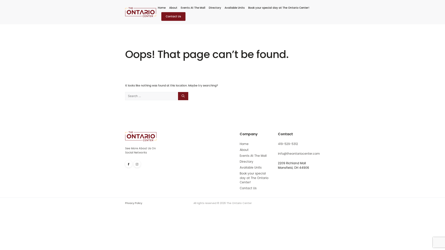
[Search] (183, 96)
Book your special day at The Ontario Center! (278, 8)
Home (162, 8)
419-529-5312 (288, 144)
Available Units (235, 8)
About (173, 8)
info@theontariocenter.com (299, 154)
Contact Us (173, 16)
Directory (215, 8)
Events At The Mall (193, 8)
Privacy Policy (133, 203)
